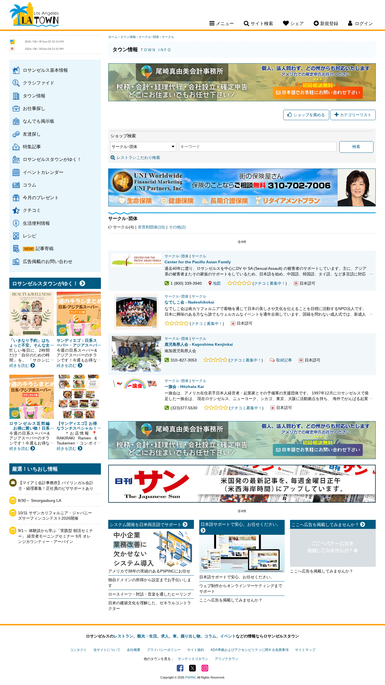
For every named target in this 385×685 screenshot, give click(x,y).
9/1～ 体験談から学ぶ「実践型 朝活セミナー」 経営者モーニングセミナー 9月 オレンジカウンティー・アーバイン (55, 536)
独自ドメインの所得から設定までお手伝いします (149, 583)
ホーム (113, 37)
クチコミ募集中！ (270, 283)
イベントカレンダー (43, 172)
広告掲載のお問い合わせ (47, 261)
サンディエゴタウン (193, 659)
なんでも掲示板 (38, 120)
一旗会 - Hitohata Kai (184, 386)
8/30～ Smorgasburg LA (39, 500)
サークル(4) (123, 227)
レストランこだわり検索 (138, 157)
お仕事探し (34, 108)
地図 (217, 283)
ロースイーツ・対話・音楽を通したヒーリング (149, 594)
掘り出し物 (190, 636)
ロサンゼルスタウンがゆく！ (52, 159)
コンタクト (78, 650)
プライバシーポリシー (164, 650)
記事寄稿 (45, 248)
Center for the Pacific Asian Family (198, 262)
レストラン (123, 636)
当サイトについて (106, 650)
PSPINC (190, 677)
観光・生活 (147, 636)
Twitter (192, 668)
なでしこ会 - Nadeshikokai (189, 302)
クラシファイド (38, 82)
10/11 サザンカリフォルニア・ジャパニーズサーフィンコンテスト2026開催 (55, 516)
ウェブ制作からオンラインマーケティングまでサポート (240, 588)
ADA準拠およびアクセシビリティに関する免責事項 (250, 650)
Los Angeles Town (34, 15)
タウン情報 (34, 95)
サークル (168, 37)
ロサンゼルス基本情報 (45, 70)
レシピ (29, 235)
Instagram (205, 668)
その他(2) (177, 227)
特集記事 (32, 146)
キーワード (190, 146)
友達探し (32, 133)
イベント (228, 636)
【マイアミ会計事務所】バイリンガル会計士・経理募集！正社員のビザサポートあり (55, 485)
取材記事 (284, 360)
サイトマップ (305, 650)
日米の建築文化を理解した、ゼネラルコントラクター (149, 606)
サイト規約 (195, 650)
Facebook (180, 668)
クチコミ (32, 210)
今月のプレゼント (41, 197)
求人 (165, 636)
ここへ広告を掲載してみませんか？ (230, 600)
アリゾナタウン (226, 659)
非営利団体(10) (151, 227)
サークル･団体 (149, 37)
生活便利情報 (36, 223)
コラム (29, 184)
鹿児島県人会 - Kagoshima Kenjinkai (199, 344)
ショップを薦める (309, 115)
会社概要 (133, 650)
